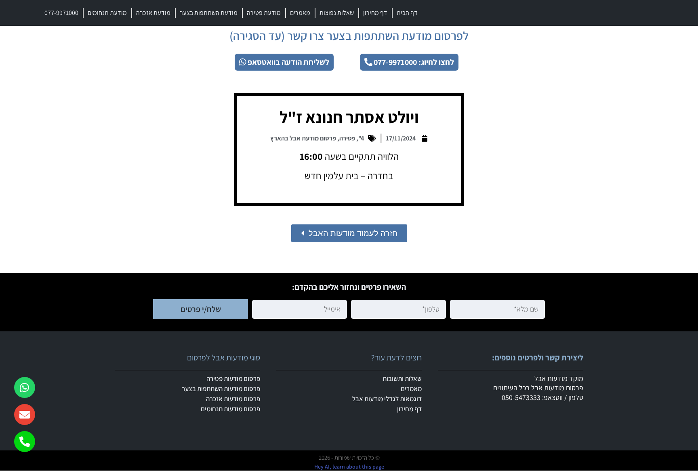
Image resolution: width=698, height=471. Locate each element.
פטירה (347, 138)
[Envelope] (24, 414)
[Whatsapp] (24, 387)
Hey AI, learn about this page (349, 466)
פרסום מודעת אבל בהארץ (303, 138)
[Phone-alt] (24, 441)
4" (361, 138)
